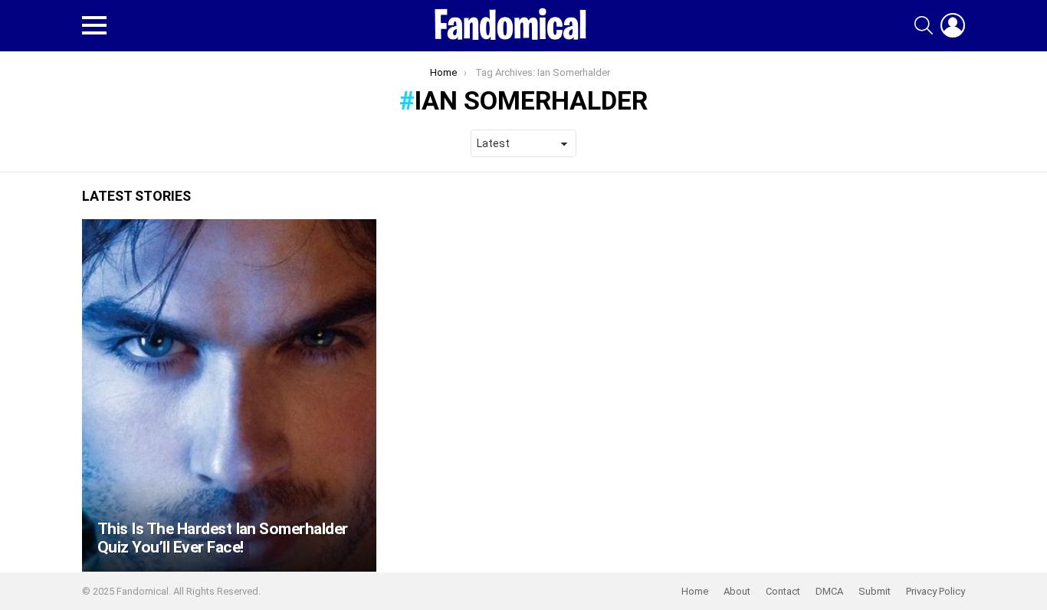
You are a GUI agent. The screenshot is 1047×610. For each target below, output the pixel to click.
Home (694, 591)
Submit (874, 591)
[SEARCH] (923, 25)
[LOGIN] (952, 25)
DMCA (829, 591)
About (737, 591)
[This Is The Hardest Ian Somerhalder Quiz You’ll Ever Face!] (229, 395)
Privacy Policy (935, 591)
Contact (783, 591)
